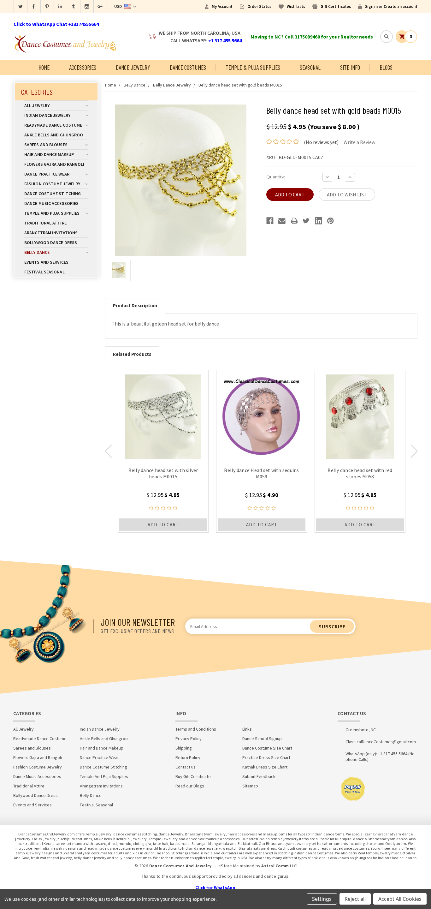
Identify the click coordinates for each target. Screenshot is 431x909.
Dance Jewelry (133, 67)
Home (44, 67)
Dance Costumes (188, 67)
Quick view (163, 415)
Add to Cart (163, 525)
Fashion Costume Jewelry (52, 184)
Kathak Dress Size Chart (264, 767)
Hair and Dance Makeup (49, 154)
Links (247, 729)
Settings (322, 898)
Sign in (371, 6)
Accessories (82, 67)
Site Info (350, 67)
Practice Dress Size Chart (266, 757)
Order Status (259, 6)
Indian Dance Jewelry (47, 115)
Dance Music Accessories (51, 203)
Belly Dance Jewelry (172, 85)
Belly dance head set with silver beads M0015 (163, 473)
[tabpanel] (163, 451)
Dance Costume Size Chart (267, 748)
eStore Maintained (236, 866)
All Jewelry (37, 105)
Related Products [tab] (132, 354)
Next (414, 451)
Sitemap (250, 786)
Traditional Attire (45, 223)
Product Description (135, 305)
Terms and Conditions (195, 729)
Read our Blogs (189, 786)
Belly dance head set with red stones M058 (360, 473)
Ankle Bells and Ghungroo (53, 135)
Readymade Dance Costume (53, 125)
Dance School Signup (262, 738)
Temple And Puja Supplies (52, 213)
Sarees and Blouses (46, 144)
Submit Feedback (258, 776)
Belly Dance (37, 252)
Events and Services (46, 262)
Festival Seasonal (44, 272)
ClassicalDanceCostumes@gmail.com (380, 742)
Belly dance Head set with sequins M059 (261, 473)
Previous (108, 451)
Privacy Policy (188, 738)
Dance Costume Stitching (52, 193)
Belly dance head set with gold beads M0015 (240, 85)
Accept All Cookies (400, 898)
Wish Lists (296, 6)
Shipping (183, 748)
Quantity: (275, 176)
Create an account (400, 6)
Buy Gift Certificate (193, 776)
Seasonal (310, 67)
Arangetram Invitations (51, 233)
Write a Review (359, 142)
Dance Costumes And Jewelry (180, 866)
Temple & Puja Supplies (253, 67)
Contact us (185, 767)
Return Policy (187, 757)
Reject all (355, 898)
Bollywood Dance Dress (50, 242)
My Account (222, 6)
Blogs (386, 67)
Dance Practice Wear (46, 174)
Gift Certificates (336, 6)
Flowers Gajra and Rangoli (54, 164)
